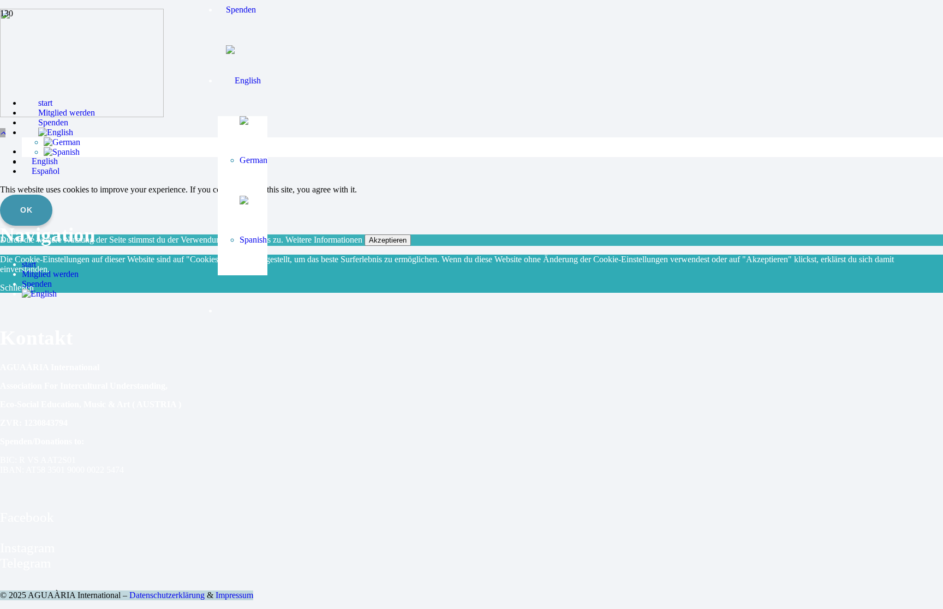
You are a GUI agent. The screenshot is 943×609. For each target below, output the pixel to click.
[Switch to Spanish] (253, 239)
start (29, 264)
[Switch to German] (253, 160)
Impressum (234, 595)
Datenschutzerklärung (167, 595)
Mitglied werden (50, 274)
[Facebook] (5, 502)
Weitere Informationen (323, 239)
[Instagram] (5, 532)
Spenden (37, 283)
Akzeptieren (388, 240)
